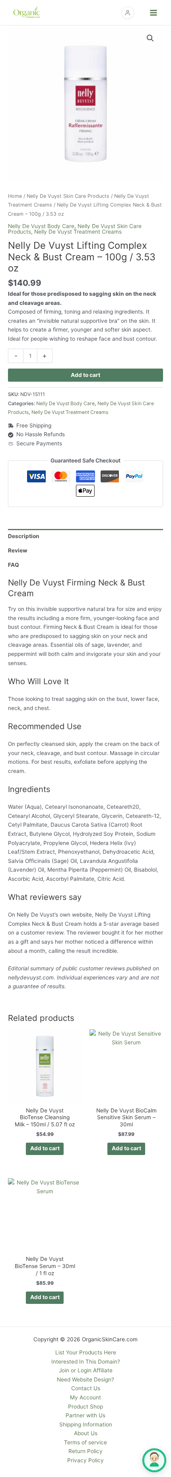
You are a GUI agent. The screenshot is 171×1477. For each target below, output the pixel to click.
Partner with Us (85, 1415)
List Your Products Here (85, 1352)
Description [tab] (23, 536)
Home (15, 196)
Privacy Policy (85, 1460)
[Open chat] (154, 1460)
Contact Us (85, 1388)
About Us (85, 1433)
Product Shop (85, 1406)
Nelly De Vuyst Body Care (41, 226)
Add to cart (85, 375)
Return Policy (85, 1451)
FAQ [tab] (13, 565)
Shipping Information (85, 1424)
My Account (85, 1397)
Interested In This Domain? (85, 1361)
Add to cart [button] (45, 1148)
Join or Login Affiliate (86, 1370)
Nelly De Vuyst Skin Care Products (68, 196)
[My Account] (127, 12)
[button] (150, 38)
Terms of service (85, 1442)
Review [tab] (17, 550)
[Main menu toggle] (153, 12)
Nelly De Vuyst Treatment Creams (78, 231)
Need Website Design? (85, 1379)
